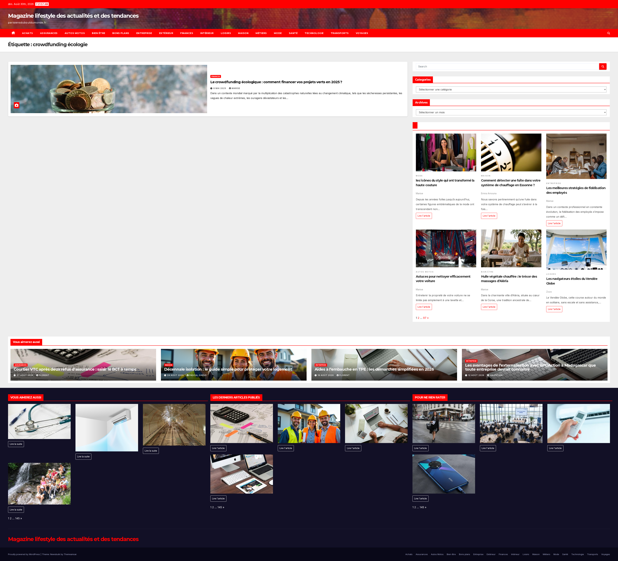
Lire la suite (16, 444)
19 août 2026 (326, 375)
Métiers (261, 33)
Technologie (314, 33)
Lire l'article (424, 215)
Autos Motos (75, 33)
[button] (608, 33)
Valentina (496, 375)
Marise (236, 88)
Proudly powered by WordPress (24, 554)
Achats (27, 33)
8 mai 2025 (220, 88)
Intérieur (207, 33)
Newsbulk (55, 554)
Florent (44, 375)
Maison (243, 33)
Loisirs (226, 33)
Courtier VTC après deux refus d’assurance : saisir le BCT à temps (75, 369)
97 (424, 317)
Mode (278, 33)
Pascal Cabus (198, 375)
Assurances (49, 33)
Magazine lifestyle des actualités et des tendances (73, 15)
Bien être (98, 33)
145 (17, 518)
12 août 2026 (476, 375)
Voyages (362, 33)
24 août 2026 (175, 375)
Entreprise (144, 33)
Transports (340, 33)
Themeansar (70, 554)
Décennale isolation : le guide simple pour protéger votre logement (228, 369)
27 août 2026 (25, 375)
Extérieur (166, 33)
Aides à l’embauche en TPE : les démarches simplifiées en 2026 (374, 369)
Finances (186, 33)
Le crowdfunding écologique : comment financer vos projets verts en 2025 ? (276, 82)
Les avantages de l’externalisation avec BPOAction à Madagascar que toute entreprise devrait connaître (530, 367)
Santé (293, 33)
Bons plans (120, 33)
